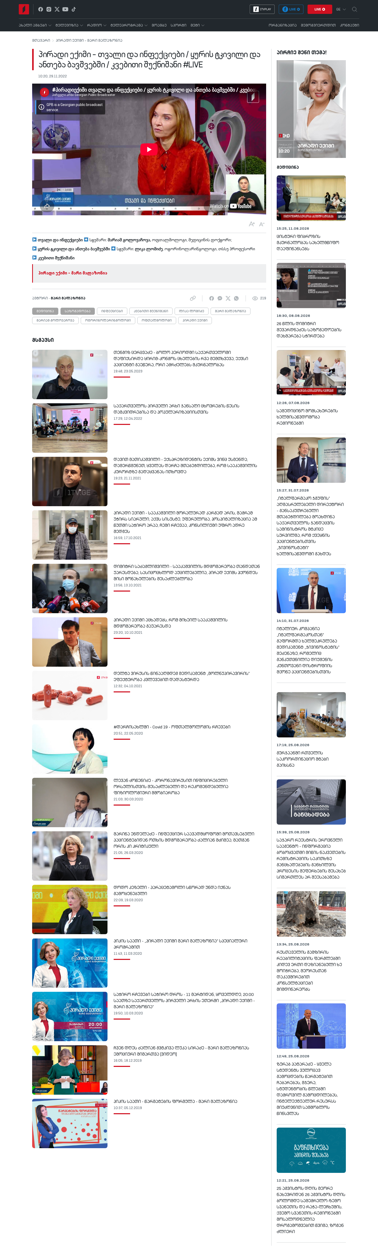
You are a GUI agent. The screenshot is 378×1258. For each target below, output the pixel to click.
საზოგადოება (78, 311)
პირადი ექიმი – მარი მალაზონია (89, 40)
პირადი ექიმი (195, 320)
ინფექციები (112, 311)
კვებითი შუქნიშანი (151, 311)
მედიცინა (45, 311)
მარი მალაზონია (230, 311)
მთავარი (41, 40)
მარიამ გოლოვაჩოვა (55, 320)
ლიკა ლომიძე (191, 311)
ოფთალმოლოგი (157, 320)
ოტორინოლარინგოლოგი (108, 320)
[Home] (24, 9)
